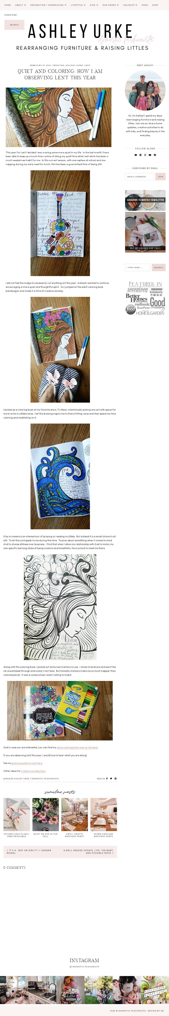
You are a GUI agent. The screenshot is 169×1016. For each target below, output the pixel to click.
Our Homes (109, 5)
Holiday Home (74, 65)
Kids (92, 5)
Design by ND (156, 1011)
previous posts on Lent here (27, 763)
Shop (155, 5)
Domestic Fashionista (86, 966)
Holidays (129, 5)
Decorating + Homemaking (47, 5)
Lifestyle (77, 5)
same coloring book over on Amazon (77, 747)
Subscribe (10, 15)
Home (7, 5)
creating (58, 65)
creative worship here (33, 771)
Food (145, 5)
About (19, 5)
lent (87, 65)
